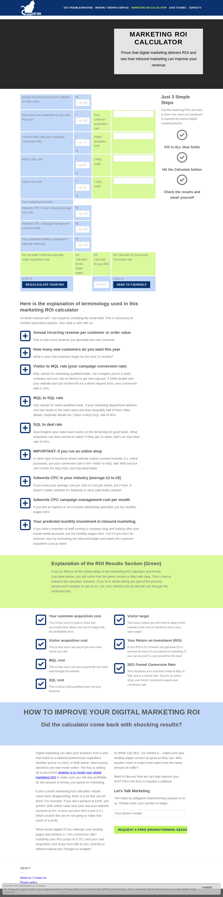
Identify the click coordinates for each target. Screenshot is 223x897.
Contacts (195, 7)
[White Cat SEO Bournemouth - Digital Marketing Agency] (39, 8)
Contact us (39, 877)
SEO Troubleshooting (78, 7)
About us (25, 877)
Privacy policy (28, 882)
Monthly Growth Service (112, 7)
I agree (207, 887)
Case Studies (177, 7)
